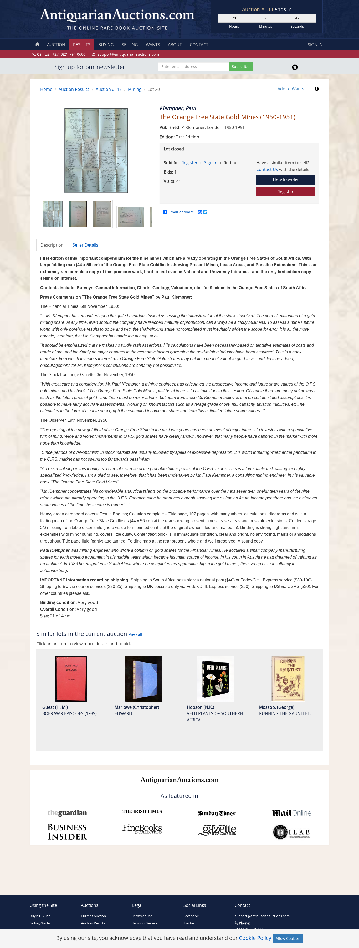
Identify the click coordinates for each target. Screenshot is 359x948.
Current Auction (93, 916)
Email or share (181, 212)
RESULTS (81, 45)
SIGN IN (315, 45)
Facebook (191, 916)
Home (46, 89)
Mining (134, 89)
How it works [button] (285, 180)
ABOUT (175, 45)
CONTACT (199, 45)
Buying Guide (40, 916)
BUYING (106, 45)
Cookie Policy (255, 937)
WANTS (153, 45)
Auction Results (74, 89)
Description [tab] (52, 245)
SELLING (130, 45)
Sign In (210, 162)
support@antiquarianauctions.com (256, 916)
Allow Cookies (288, 938)
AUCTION (56, 45)
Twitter (188, 923)
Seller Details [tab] (85, 245)
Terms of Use (142, 916)
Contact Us (267, 169)
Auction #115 (109, 89)
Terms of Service (144, 923)
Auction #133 (258, 9)
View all (135, 634)
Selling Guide (40, 923)
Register (189, 162)
